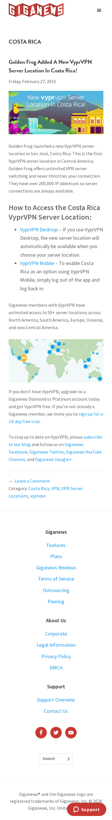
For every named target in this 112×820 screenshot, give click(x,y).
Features (56, 545)
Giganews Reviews (56, 567)
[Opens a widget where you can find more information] (86, 810)
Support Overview (56, 699)
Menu (99, 10)
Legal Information (56, 645)
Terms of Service (56, 578)
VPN (55, 488)
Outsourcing (56, 590)
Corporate (56, 633)
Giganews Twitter (46, 452)
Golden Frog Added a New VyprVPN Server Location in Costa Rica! (50, 66)
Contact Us (56, 711)
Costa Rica (38, 488)
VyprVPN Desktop (39, 229)
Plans (56, 556)
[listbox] (56, 759)
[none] (56, 759)
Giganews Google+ (53, 459)
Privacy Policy (56, 656)
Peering (56, 601)
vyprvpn (38, 496)
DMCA (56, 667)
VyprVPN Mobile (37, 263)
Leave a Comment (32, 481)
